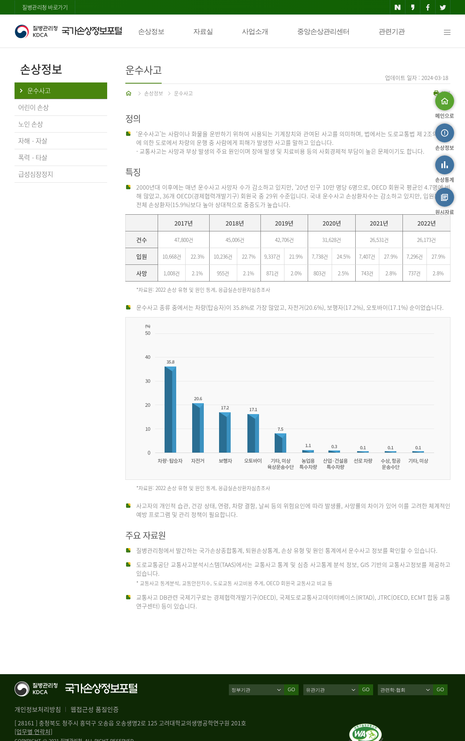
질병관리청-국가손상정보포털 (68, 31)
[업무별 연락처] (33, 731)
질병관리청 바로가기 (45, 7)
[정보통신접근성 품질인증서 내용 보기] (366, 728)
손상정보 (151, 31)
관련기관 (392, 31)
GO (291, 689)
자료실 (203, 31)
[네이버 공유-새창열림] (397, 7)
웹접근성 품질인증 (94, 709)
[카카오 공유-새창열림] (412, 7)
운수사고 (183, 93)
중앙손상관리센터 (323, 31)
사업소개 (255, 31)
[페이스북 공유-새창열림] (427, 7)
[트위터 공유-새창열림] (443, 7)
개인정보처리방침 (38, 709)
